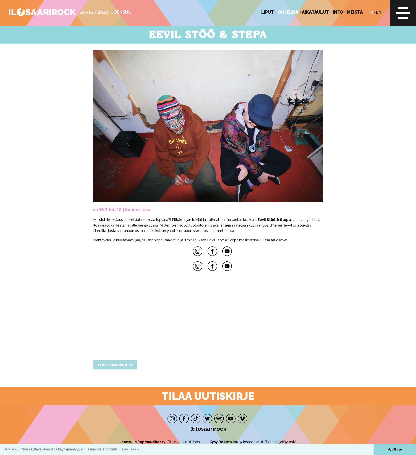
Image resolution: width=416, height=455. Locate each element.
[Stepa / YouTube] (227, 266)
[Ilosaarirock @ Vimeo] (242, 418)
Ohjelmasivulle (115, 364)
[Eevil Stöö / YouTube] (227, 251)
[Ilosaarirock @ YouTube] (231, 418)
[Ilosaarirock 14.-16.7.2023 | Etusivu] (42, 15)
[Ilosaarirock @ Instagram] (172, 418)
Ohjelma (288, 12)
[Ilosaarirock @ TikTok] (195, 418)
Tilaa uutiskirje (208, 396)
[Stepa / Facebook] (212, 266)
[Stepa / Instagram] (197, 266)
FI (371, 12)
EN (378, 12)
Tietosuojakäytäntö (280, 442)
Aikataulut (315, 12)
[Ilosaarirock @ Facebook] (184, 418)
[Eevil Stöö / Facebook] (212, 251)
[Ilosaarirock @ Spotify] (219, 418)
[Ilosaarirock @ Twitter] (207, 418)
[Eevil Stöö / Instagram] (197, 251)
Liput (267, 12)
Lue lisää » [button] (130, 449)
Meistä (355, 12)
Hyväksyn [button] (395, 449)
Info (338, 12)
